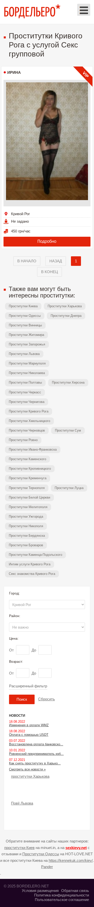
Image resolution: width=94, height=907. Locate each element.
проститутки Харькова (30, 776)
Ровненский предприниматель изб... (36, 754)
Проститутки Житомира (26, 335)
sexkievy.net (76, 847)
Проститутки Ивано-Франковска (33, 449)
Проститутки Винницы (25, 325)
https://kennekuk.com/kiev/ (71, 860)
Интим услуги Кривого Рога (29, 564)
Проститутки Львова (24, 354)
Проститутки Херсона (68, 382)
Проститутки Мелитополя (28, 507)
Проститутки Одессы (25, 316)
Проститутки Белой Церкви (29, 497)
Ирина (14, 72)
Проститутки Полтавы (25, 382)
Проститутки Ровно (23, 440)
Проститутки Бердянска (27, 535)
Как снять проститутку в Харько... (35, 763)
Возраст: (16, 661)
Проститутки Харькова (65, 306)
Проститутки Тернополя (27, 488)
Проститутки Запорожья (27, 344)
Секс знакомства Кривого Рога (32, 574)
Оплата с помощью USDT (28, 735)
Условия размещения (40, 890)
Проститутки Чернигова (26, 402)
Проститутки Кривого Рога (28, 411)
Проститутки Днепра (66, 316)
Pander (47, 867)
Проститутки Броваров (26, 545)
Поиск (22, 699)
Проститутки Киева (23, 306)
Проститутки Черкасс (25, 392)
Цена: (14, 638)
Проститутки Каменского (27, 459)
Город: (14, 593)
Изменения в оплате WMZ (29, 725)
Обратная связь (75, 890)
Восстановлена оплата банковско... (36, 744)
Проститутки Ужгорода (26, 516)
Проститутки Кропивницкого (30, 468)
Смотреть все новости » (27, 769)
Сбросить (46, 699)
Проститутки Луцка (69, 488)
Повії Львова (22, 803)
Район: (14, 616)
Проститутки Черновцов (27, 430)
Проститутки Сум (68, 430)
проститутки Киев (19, 847)
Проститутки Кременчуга (27, 478)
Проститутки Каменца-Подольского (35, 555)
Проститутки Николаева (27, 373)
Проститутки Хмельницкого (29, 421)
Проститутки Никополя (26, 526)
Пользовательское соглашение (62, 899)
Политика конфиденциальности (61, 895)
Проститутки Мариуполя (27, 363)
